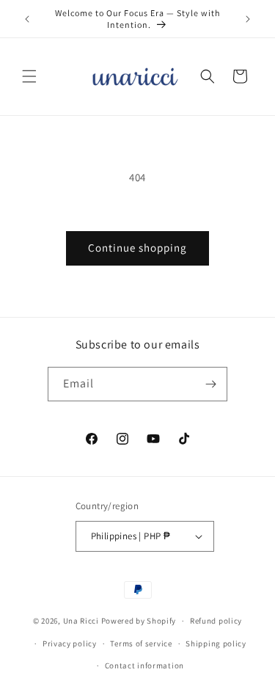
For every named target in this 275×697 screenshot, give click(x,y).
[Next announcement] (248, 19)
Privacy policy (70, 643)
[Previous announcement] (27, 19)
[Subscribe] (210, 384)
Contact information (144, 665)
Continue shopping (137, 248)
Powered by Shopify (139, 621)
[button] (29, 76)
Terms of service (141, 643)
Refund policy (216, 621)
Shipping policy (216, 643)
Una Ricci (81, 621)
